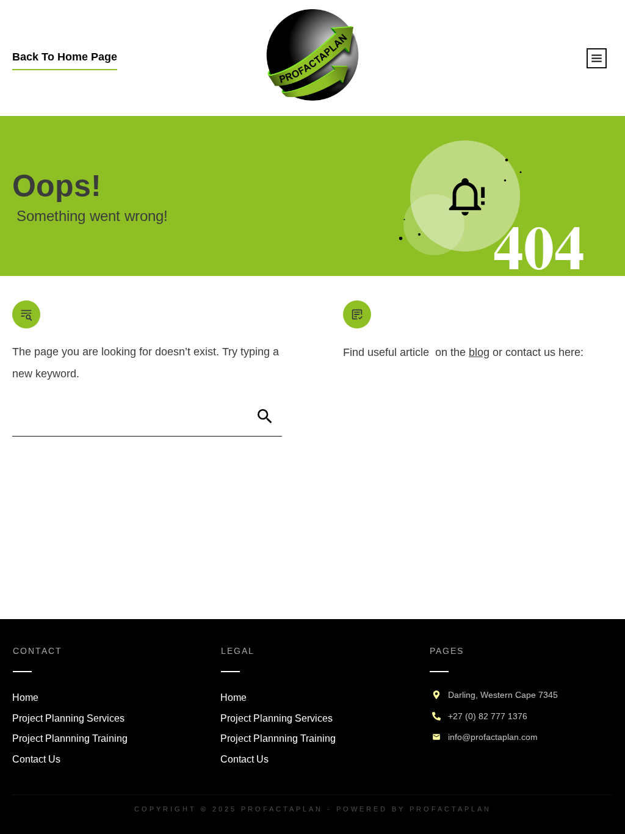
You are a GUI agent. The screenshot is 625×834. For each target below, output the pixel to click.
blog (479, 352)
